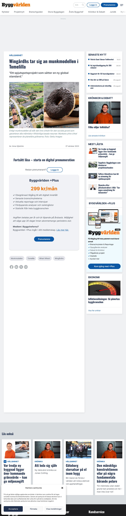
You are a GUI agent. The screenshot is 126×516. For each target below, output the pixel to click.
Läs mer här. (62, 230)
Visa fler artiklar (94, 310)
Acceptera (13, 509)
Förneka (33, 509)
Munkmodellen (17, 258)
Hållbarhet (16, 55)
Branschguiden (36, 12)
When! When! (44, 258)
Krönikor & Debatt (96, 12)
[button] (62, 488)
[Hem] (16, 5)
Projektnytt (19, 12)
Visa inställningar (54, 509)
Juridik (113, 12)
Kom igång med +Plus (104, 266)
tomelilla (31, 258)
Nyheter (5, 12)
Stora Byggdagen (56, 12)
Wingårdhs (59, 258)
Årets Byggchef (76, 12)
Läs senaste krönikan (96, 136)
